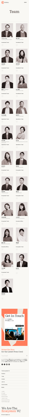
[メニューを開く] (25, 2)
